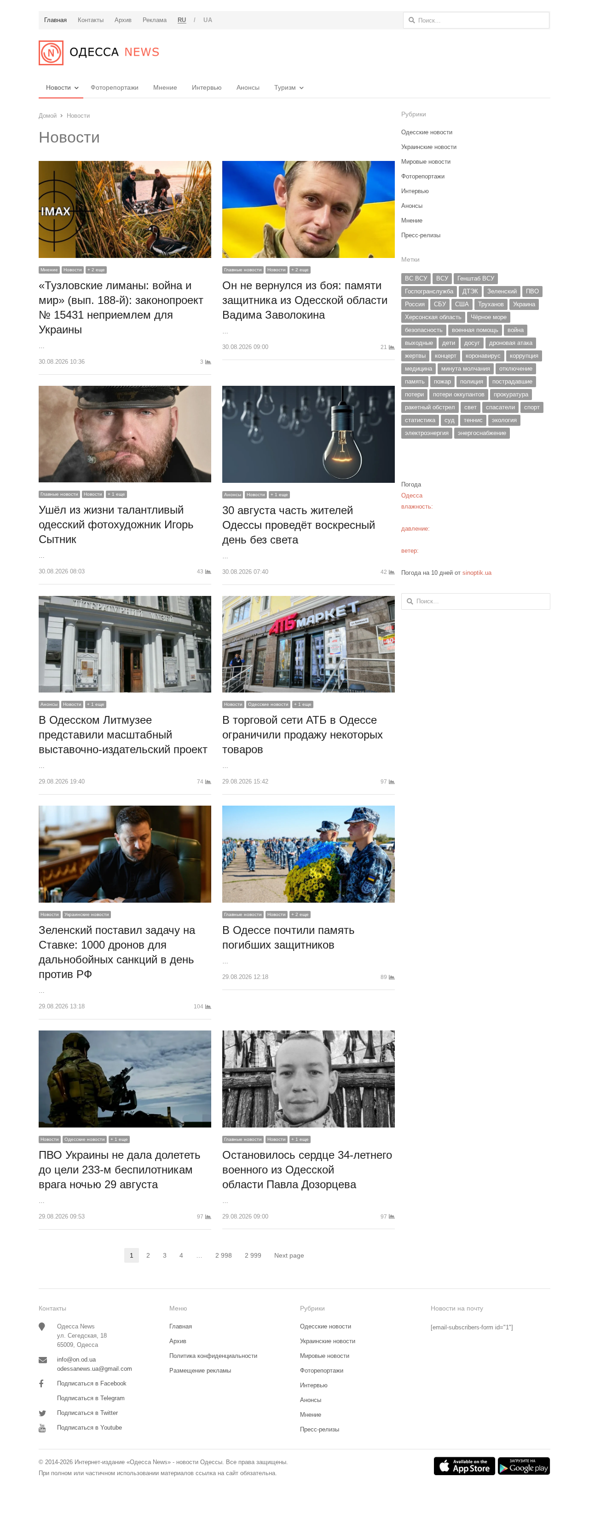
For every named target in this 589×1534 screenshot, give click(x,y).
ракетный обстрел (430, 407)
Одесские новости (268, 704)
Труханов (491, 304)
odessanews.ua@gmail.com (94, 1368)
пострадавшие (512, 381)
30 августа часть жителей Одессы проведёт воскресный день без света (298, 525)
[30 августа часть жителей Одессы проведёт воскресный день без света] (308, 391)
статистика (420, 420)
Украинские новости (86, 914)
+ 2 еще (96, 269)
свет (470, 407)
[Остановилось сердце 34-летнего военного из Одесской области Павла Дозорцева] (308, 1035)
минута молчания (465, 368)
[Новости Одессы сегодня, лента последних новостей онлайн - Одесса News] (99, 52)
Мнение (165, 87)
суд (450, 420)
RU (182, 20)
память (415, 381)
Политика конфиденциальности (213, 1355)
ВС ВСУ (416, 278)
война (516, 329)
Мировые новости (425, 161)
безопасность (424, 329)
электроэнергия (427, 432)
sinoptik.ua (476, 572)
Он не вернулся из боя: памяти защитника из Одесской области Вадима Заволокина (304, 300)
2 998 (226, 1256)
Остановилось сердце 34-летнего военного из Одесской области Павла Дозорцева (307, 1170)
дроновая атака (510, 342)
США (462, 304)
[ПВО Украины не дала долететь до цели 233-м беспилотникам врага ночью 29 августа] (125, 1035)
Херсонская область (433, 317)
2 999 (256, 1256)
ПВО (532, 291)
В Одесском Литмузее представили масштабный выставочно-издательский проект (123, 735)
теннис (473, 420)
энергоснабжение (482, 432)
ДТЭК (470, 291)
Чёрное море (489, 317)
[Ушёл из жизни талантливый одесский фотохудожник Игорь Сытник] (125, 391)
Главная (180, 1326)
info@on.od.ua (76, 1359)
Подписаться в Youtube (89, 1427)
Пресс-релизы (420, 235)
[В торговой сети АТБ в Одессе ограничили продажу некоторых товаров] (308, 601)
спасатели (500, 407)
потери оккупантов (459, 394)
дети (448, 342)
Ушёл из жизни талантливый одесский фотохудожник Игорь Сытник (116, 524)
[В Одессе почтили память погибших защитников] (308, 810)
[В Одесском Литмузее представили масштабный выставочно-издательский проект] (125, 601)
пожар (442, 381)
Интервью (207, 87)
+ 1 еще (116, 494)
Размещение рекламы (200, 1370)
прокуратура (511, 394)
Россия (415, 304)
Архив (177, 1341)
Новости (58, 87)
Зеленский (502, 291)
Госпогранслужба (429, 291)
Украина (524, 304)
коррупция (524, 355)
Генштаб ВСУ (475, 278)
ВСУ (442, 278)
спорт (532, 407)
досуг (472, 342)
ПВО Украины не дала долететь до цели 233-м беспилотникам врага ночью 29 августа (120, 1170)
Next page (289, 1255)
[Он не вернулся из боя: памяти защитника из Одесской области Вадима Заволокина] (308, 166)
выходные (419, 342)
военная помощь (475, 329)
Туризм (285, 87)
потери (414, 394)
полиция (471, 381)
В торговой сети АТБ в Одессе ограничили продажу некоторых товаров (302, 735)
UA (207, 20)
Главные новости (243, 269)
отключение (515, 368)
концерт (445, 355)
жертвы (415, 355)
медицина (418, 368)
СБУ (440, 304)
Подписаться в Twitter (87, 1412)
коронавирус (483, 355)
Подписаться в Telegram (91, 1398)
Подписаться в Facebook (92, 1383)
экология (504, 420)
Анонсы (248, 87)
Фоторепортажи (115, 87)
